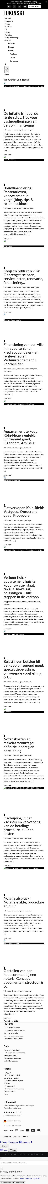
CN (41, 1154)
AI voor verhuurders (11, 1033)
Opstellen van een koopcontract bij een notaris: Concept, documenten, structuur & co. (23, 978)
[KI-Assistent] (5, 64)
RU (32, 1154)
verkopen (27, 448)
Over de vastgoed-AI (12, 1075)
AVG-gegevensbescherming (14, 1053)
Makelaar (20, 369)
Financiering (16, 130)
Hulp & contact (9, 1091)
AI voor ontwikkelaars (12, 1028)
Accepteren (20, 1183)
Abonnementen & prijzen (13, 1081)
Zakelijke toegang (11, 1061)
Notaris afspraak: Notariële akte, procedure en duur (24, 902)
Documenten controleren (13, 1039)
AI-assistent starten (11, 1078)
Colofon (7, 1083)
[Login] (6, 68)
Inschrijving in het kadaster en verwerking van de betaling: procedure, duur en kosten (22, 826)
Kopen (24, 287)
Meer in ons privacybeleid (29, 1178)
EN (11, 1154)
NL (24, 1154)
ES (20, 1154)
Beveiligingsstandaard (12, 1058)
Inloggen (7, 1073)
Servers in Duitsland (11, 1050)
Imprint (25, 1136)
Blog (6, 1094)
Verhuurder (8, 371)
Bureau (8, 130)
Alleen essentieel (7, 1183)
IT (28, 1154)
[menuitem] (24, 18)
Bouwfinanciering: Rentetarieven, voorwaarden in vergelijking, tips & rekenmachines (18, 196)
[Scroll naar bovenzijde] (1, 1139)
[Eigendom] (14, 16)
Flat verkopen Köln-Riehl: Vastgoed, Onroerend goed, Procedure (24, 512)
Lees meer (7, 154)
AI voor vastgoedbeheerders (14, 1030)
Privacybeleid (9, 1086)
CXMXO (18, 1136)
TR (37, 1154)
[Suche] (6, 71)
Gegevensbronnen (11, 1055)
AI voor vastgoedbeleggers (14, 1036)
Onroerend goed (27, 130)
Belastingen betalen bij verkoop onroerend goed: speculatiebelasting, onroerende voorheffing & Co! (24, 669)
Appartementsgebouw (13, 602)
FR (15, 1154)
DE (6, 1154)
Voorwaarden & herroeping (14, 1089)
